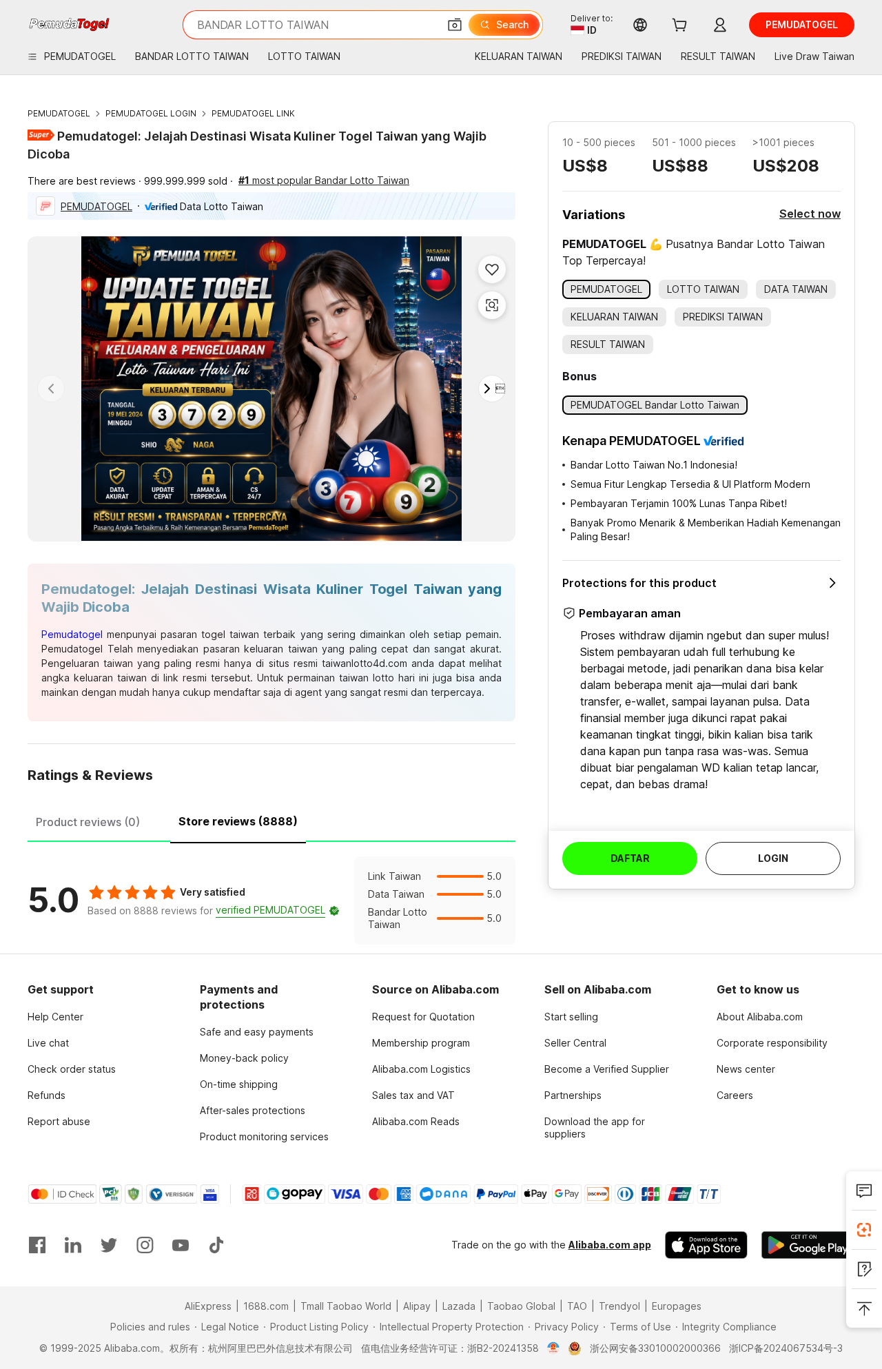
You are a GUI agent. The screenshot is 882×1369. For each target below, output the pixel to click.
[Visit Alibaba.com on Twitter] (109, 1245)
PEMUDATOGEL (59, 113)
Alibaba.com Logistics (421, 1069)
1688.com (266, 1306)
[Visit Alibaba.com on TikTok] (216, 1245)
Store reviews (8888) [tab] (238, 821)
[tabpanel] (271, 900)
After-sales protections (252, 1110)
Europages (676, 1306)
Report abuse (59, 1121)
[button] (455, 25)
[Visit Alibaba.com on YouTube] (180, 1245)
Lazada (458, 1306)
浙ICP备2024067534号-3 (786, 1348)
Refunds (46, 1095)
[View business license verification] (553, 1348)
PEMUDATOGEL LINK (253, 113)
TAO (577, 1306)
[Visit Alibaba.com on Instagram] (144, 1245)
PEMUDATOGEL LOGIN (150, 113)
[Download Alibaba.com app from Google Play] (807, 1245)
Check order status (72, 1069)
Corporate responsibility (772, 1043)
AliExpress (208, 1306)
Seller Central (575, 1043)
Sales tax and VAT (413, 1095)
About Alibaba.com (760, 1016)
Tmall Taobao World (345, 1306)
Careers (735, 1095)
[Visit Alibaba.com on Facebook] (37, 1245)
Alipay (417, 1306)
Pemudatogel (72, 634)
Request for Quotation (423, 1016)
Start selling (571, 1016)
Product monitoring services (264, 1136)
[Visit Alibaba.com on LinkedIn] (73, 1245)
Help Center (55, 1016)
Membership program (421, 1043)
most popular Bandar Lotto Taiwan (323, 180)
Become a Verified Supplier (606, 1069)
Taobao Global (521, 1306)
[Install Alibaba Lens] (864, 1230)
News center (746, 1069)
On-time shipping (239, 1084)
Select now (810, 213)
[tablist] (271, 820)
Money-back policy (244, 1058)
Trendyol (619, 1306)
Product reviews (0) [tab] (88, 822)
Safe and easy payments (257, 1032)
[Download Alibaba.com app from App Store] (706, 1245)
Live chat (48, 1043)
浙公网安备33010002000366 (655, 1348)
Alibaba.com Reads (416, 1121)
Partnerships (573, 1095)
